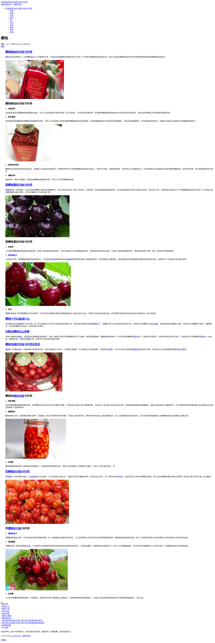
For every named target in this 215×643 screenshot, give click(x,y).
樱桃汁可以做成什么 (17, 318)
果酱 (156, 324)
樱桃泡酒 (136, 349)
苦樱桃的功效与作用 (17, 471)
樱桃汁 (96, 324)
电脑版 (3, 640)
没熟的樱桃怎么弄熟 (17, 331)
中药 (11, 23)
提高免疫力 (12, 255)
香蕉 (135, 337)
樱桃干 (29, 339)
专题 (11, 32)
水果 (11, 15)
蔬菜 (11, 13)
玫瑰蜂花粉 (6, 625)
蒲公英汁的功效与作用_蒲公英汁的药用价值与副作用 (23, 623)
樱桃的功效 (15, 528)
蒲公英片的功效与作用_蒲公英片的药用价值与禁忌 (22, 620)
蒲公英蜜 (5, 613)
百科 (11, 30)
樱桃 (2, 46)
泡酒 (109, 349)
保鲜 (11, 27)
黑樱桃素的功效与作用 (18, 184)
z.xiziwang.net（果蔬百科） (21, 636)
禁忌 (179, 349)
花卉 (11, 25)
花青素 (53, 259)
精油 (32, 57)
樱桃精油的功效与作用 (18, 51)
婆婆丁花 (5, 609)
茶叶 (11, 18)
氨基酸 (69, 259)
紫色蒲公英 (6, 618)
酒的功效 (18, 395)
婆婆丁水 (5, 606)
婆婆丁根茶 (6, 616)
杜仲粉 (6, 627)
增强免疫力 (12, 533)
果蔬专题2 (18, 4)
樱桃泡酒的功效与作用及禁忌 (22, 344)
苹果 (201, 337)
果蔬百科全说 (6, 4)
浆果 (121, 477)
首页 (11, 11)
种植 (59, 57)
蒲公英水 (5, 611)
